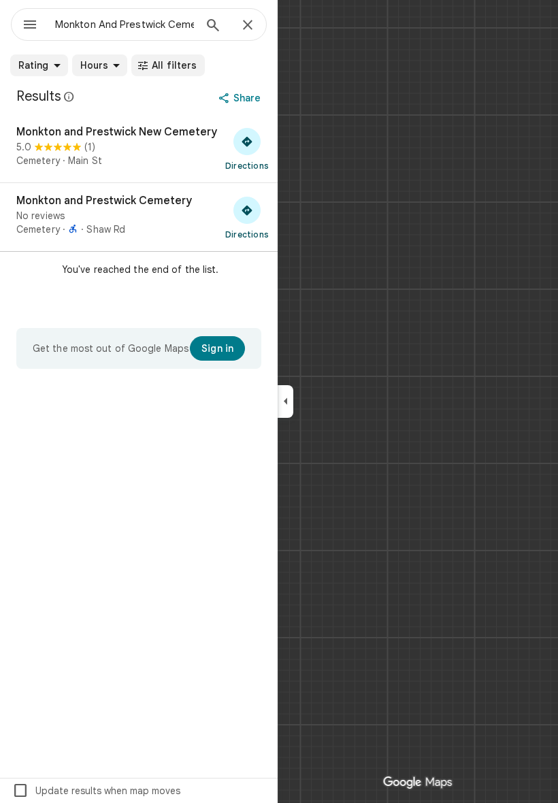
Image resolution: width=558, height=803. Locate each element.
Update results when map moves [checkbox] (96, 791)
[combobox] (124, 24)
